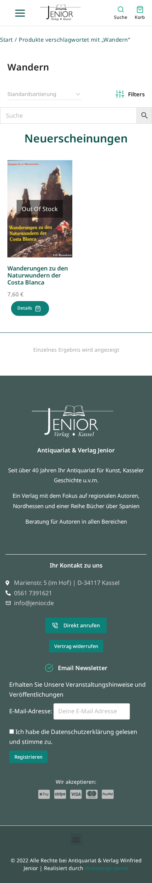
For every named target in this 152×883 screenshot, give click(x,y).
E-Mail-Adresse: (31, 711)
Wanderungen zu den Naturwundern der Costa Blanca (37, 275)
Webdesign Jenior (107, 868)
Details (24, 308)
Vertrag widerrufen (76, 646)
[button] (76, 839)
